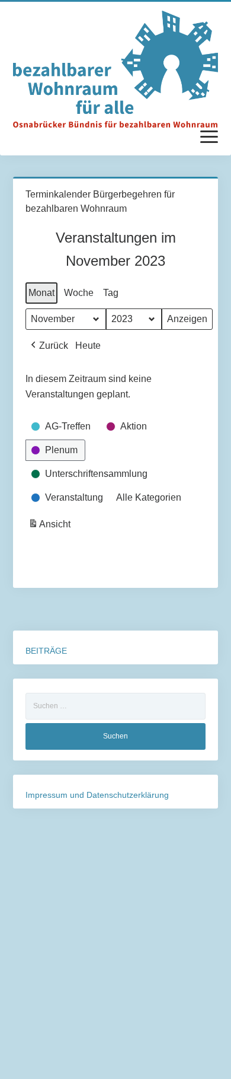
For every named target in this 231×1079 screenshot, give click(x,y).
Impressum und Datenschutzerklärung (97, 795)
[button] (48, 346)
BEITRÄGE (46, 650)
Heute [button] (88, 345)
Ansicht (50, 527)
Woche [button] (79, 293)
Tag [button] (110, 293)
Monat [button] (41, 293)
